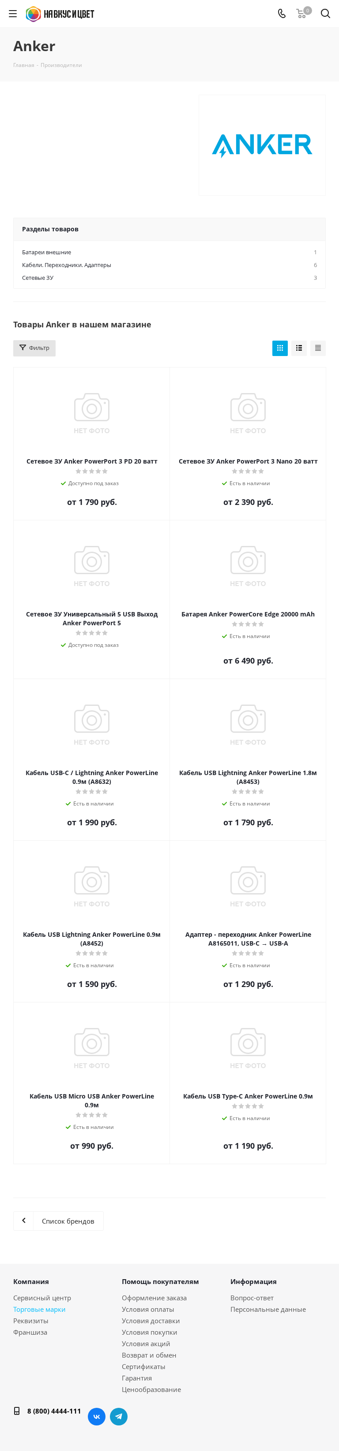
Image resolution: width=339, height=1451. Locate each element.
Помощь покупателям (160, 1281)
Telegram (119, 1416)
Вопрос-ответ (252, 1297)
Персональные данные (268, 1309)
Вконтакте (96, 1416)
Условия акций (146, 1343)
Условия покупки (149, 1332)
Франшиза (30, 1332)
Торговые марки (39, 1309)
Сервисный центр (42, 1297)
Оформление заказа (154, 1297)
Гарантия (137, 1377)
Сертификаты (144, 1366)
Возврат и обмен (149, 1355)
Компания (31, 1281)
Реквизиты (31, 1320)
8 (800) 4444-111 (54, 1410)
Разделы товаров (50, 229)
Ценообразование (151, 1389)
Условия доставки (151, 1320)
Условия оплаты (148, 1309)
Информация (253, 1281)
